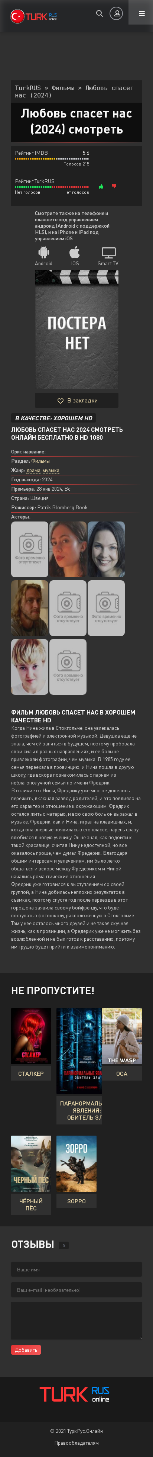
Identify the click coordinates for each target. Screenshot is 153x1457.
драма (33, 470)
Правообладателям (76, 1443)
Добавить (26, 1350)
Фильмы (40, 461)
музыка (51, 470)
